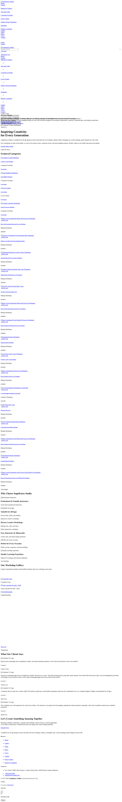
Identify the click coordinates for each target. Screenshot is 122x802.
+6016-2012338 (10, 773)
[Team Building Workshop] (61, 173)
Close (3, 800)
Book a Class (17, 123)
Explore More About (7, 146)
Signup (3, 44)
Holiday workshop (6, 98)
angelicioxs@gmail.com (12, 775)
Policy (3, 34)
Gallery (3, 31)
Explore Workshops (7, 123)
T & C (3, 36)
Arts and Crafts (5, 66)
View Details (3, 169)
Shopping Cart (5, 54)
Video (2, 32)
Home (2, 3)
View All (3, 647)
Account (3, 51)
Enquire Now (5, 728)
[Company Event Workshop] (61, 158)
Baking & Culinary (6, 60)
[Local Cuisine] (61, 188)
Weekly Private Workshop (8, 85)
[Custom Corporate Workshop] (61, 203)
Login (2, 42)
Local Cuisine (5, 79)
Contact (3, 37)
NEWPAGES (10, 785)
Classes (3, 5)
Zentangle (4, 92)
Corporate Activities (7, 72)
